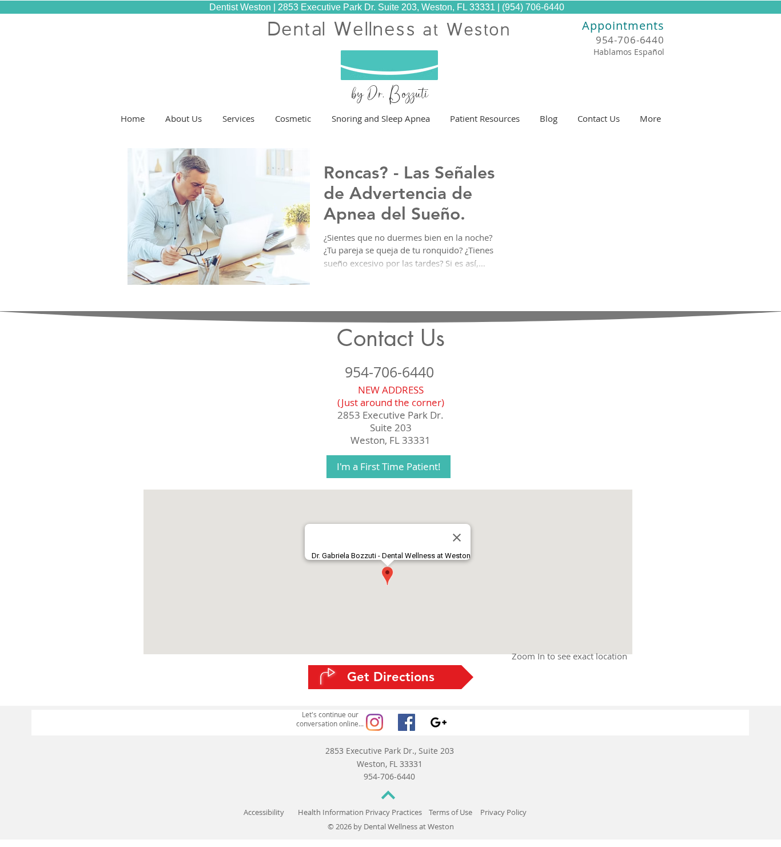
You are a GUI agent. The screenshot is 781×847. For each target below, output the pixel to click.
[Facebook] (406, 722)
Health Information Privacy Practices (360, 812)
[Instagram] (374, 722)
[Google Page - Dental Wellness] (438, 722)
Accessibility (264, 812)
